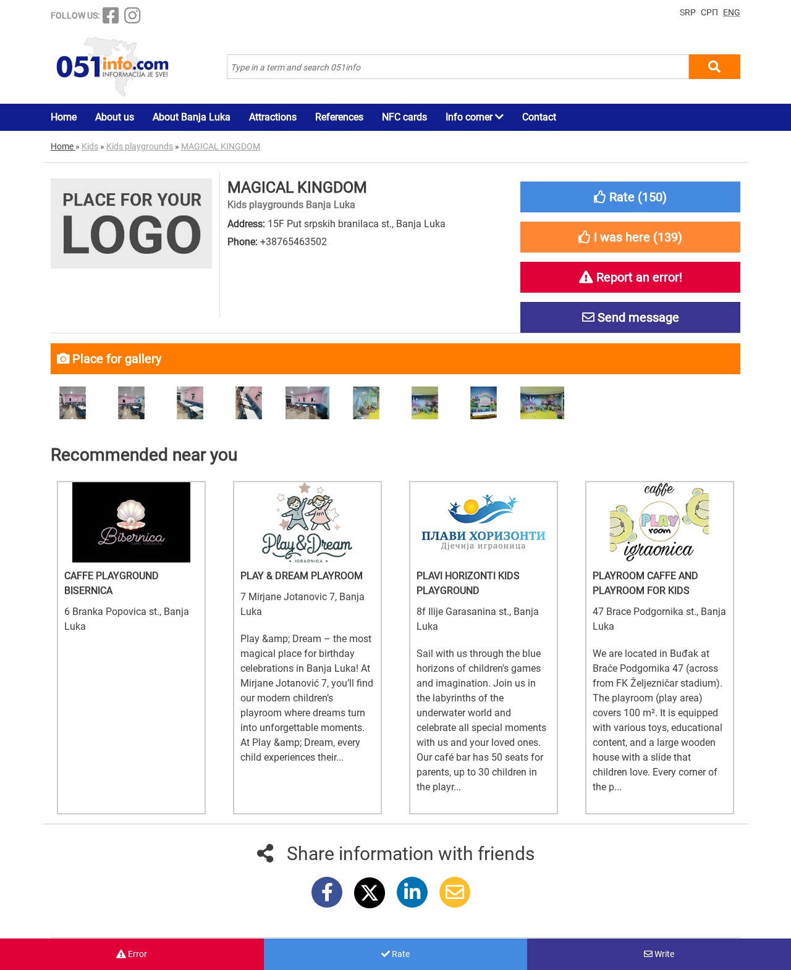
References (339, 117)
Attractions (273, 117)
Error (136, 954)
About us (114, 117)
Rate (400, 954)
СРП (709, 12)
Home (64, 117)
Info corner (470, 117)
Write (663, 954)
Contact (539, 117)
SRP (688, 12)
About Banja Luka (192, 117)
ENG (731, 12)
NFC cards (404, 117)
